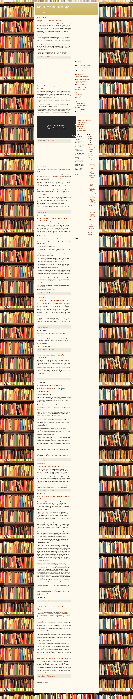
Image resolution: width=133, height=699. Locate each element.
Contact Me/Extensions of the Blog (83, 65)
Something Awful (79, 96)
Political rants (43, 212)
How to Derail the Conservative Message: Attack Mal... (92, 178)
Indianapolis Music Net (42, 503)
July (90, 157)
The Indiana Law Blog (81, 130)
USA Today (78, 97)
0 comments (53, 56)
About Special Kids (80, 91)
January (91, 228)
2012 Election (43, 141)
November (91, 149)
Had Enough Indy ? (81, 109)
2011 (89, 230)
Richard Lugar (43, 460)
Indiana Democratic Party (81, 81)
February (91, 226)
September (91, 153)
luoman (68, 690)
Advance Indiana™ (81, 103)
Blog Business (43, 58)
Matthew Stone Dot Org (53, 6)
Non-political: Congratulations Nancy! (50, 20)
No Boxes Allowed (80, 124)
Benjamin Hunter (45, 473)
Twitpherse (63, 182)
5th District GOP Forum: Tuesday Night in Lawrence (92, 195)
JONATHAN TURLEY (81, 122)
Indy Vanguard (80, 118)
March (90, 163)
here (47, 343)
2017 (89, 136)
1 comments (53, 211)
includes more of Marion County (57, 621)
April (90, 161)
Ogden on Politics (80, 126)
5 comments (53, 600)
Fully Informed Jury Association (82, 86)
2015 (89, 140)
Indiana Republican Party (81, 78)
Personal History (49, 58)
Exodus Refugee (79, 92)
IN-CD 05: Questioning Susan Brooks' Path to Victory (92, 222)
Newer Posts (39, 680)
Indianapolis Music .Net (81, 89)
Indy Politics (52, 367)
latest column (48, 388)
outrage (43, 185)
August (90, 155)
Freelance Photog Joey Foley (82, 74)
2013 (89, 144)
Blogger (77, 690)
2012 (89, 146)
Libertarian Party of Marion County (83, 82)
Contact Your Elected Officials (82, 67)
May (90, 159)
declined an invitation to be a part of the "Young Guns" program (55, 658)
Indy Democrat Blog (81, 114)
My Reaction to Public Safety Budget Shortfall (52, 300)
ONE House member (60, 418)
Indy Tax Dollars (80, 116)
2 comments (53, 326)
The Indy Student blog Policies (82, 63)
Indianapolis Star (79, 94)
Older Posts (68, 680)
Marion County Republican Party (82, 76)
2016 (89, 138)
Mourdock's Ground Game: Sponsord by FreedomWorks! (92, 201)
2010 (89, 232)
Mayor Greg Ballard (44, 327)
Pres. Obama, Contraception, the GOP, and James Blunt (92, 215)
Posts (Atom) (45, 682)
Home (54, 680)
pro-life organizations (60, 581)
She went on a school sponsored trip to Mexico (54, 176)
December (91, 147)
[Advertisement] (54, 71)
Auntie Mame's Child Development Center (84, 87)
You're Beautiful (65, 513)
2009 (89, 234)
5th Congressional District (50, 141)
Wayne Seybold (58, 141)
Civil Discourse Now (81, 107)
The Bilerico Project (81, 128)
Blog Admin (79, 136)
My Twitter (78, 73)
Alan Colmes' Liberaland (82, 105)
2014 (89, 142)
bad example (59, 202)
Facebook (44, 487)
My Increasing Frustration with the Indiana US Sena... (92, 184)
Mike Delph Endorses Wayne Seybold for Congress (92, 171)
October (91, 151)
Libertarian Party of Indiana (81, 84)
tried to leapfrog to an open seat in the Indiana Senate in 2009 (50, 648)
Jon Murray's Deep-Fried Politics (84, 120)
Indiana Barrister (80, 112)
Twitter (48, 487)
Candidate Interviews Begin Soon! (48, 466)
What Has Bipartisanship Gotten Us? (49, 385)
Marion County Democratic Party (82, 79)
